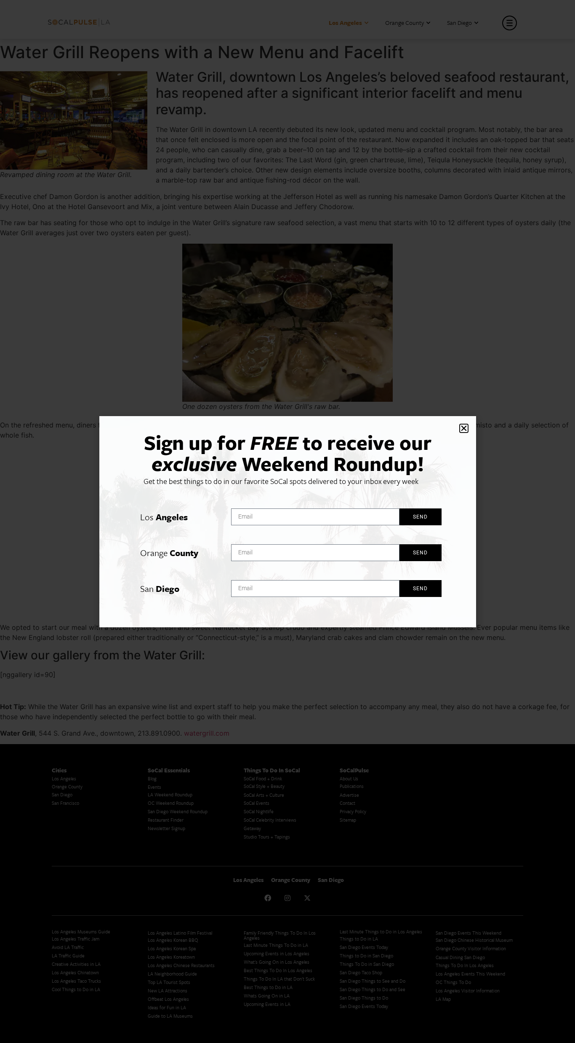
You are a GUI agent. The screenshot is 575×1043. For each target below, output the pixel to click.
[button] (464, 428)
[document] (287, 521)
